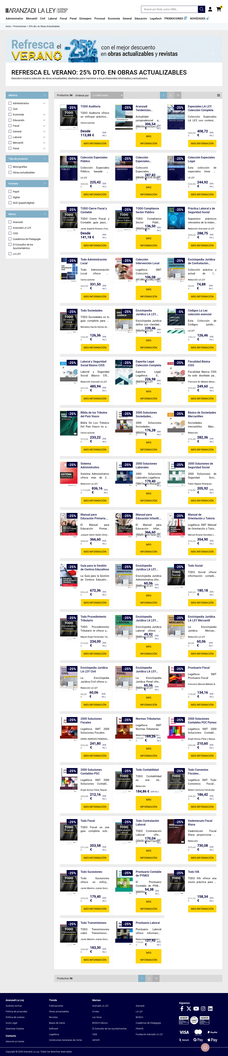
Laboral (17, 137)
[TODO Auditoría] (69, 117)
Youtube (196, 1009)
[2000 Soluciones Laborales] (124, 474)
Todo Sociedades (91, 310)
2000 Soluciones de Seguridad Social (200, 465)
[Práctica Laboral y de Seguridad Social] (176, 218)
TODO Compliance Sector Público (147, 210)
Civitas (95, 1011)
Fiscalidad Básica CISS (199, 363)
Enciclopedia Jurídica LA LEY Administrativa (146, 567)
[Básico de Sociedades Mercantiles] (176, 423)
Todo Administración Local (94, 261)
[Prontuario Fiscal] (176, 678)
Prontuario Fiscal (199, 667)
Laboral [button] (52, 18)
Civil (15, 109)
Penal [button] (73, 18)
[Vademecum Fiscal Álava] (176, 831)
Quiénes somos (14, 1005)
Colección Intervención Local (147, 261)
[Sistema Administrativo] (69, 474)
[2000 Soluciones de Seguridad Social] (176, 474)
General (17, 131)
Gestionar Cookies (15, 1028)
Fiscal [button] (63, 18)
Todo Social (195, 565)
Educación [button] (141, 18)
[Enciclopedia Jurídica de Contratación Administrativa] (176, 270)
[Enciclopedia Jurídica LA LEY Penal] (124, 678)
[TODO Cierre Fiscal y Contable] (69, 219)
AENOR (96, 1040)
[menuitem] (14, 18)
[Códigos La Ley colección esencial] (176, 321)
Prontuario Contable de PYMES (148, 873)
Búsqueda (201, 9)
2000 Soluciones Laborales (146, 465)
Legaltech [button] (156, 18)
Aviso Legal (11, 1023)
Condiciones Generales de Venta (65, 1040)
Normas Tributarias (148, 718)
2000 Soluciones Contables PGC (91, 771)
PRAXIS (139, 1028)
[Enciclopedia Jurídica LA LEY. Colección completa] (124, 321)
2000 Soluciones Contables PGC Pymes (202, 720)
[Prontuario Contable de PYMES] (124, 882)
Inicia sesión (210, 9)
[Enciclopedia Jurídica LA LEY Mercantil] (176, 627)
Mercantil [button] (31, 18)
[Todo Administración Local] (69, 270)
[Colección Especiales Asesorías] (124, 168)
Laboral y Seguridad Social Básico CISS (93, 363)
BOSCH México (100, 1023)
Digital (16, 197)
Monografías (20, 166)
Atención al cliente (15, 1041)
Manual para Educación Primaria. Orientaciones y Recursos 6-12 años (93, 516)
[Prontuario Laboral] (124, 933)
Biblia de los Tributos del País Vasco (94, 414)
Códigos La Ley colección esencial (199, 312)
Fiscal (16, 125)
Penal (16, 148)
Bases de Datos (57, 1023)
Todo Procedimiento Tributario (93, 618)
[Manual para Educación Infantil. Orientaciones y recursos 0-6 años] (124, 525)
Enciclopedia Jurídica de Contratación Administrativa (201, 261)
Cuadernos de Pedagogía (27, 239)
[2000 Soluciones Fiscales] (69, 729)
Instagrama (203, 1009)
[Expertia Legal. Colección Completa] (124, 372)
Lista (218, 95)
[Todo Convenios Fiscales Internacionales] (176, 780)
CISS (15, 233)
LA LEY (17, 253)
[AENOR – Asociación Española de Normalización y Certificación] (194, 1023)
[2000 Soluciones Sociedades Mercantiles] (124, 423)
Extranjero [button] (85, 18)
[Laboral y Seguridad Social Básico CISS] (69, 372)
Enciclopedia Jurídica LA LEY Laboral (146, 618)
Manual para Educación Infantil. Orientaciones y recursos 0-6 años (147, 516)
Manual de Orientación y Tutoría (201, 516)
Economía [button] (114, 18)
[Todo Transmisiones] (69, 933)
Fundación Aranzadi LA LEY (149, 1034)
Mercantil (18, 142)
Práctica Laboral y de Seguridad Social (201, 210)
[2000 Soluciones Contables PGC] (69, 780)
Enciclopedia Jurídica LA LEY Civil (94, 669)
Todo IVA (193, 871)
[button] (176, 18)
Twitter (189, 1009)
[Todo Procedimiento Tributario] (69, 627)
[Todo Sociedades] (69, 321)
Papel (16, 191)
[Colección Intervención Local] (124, 270)
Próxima (177, 95)
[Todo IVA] (176, 882)
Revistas (53, 1017)
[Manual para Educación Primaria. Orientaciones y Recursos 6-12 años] (69, 525)
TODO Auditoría (90, 106)
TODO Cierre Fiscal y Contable (94, 210)
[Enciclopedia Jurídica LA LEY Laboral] (124, 627)
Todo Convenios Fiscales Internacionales (198, 771)
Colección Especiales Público (94, 159)
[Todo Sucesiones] (69, 882)
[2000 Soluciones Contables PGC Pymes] (176, 729)
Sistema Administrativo (90, 465)
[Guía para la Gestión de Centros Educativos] (69, 576)
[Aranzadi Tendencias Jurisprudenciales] (124, 117)
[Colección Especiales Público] (69, 168)
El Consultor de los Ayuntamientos (23, 246)
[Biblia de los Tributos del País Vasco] (69, 423)
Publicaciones (56, 1005)
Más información (95, 143)
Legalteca (54, 1034)
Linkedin (210, 1009)
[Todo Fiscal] (69, 831)
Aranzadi (18, 222)
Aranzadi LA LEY (22, 227)
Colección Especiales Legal (201, 159)
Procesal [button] (99, 18)
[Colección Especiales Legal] (176, 168)
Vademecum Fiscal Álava (200, 822)
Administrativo (21, 103)
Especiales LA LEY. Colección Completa (200, 108)
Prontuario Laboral (148, 923)
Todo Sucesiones (91, 871)
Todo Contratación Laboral (147, 822)
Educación (18, 120)
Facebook (182, 1009)
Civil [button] (42, 18)
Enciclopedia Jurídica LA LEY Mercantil (201, 618)
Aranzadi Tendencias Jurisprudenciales (147, 108)
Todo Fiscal (88, 820)
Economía (18, 114)
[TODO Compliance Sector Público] (124, 219)
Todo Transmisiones (93, 923)
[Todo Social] (176, 576)
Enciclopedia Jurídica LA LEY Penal (146, 669)
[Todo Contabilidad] (124, 780)
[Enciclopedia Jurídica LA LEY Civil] (69, 678)
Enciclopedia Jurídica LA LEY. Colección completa (148, 312)
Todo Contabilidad (147, 769)
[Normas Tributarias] (124, 729)
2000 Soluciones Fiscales (91, 720)
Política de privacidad (16, 1011)
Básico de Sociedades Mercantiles (202, 414)
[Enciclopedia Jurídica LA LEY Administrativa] (124, 576)
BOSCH (139, 1017)
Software (53, 1028)
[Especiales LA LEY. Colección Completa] (176, 117)
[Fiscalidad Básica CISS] (176, 372)
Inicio (8, 26)
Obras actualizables (24, 172)
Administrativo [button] (14, 18)
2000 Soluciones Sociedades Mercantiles (146, 414)
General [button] (127, 18)
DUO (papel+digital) (23, 202)
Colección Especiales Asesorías (142, 159)
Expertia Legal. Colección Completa (148, 363)
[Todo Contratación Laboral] (124, 831)
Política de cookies (15, 1017)
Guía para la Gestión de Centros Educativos (95, 567)
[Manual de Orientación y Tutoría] (176, 525)
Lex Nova (97, 1017)
